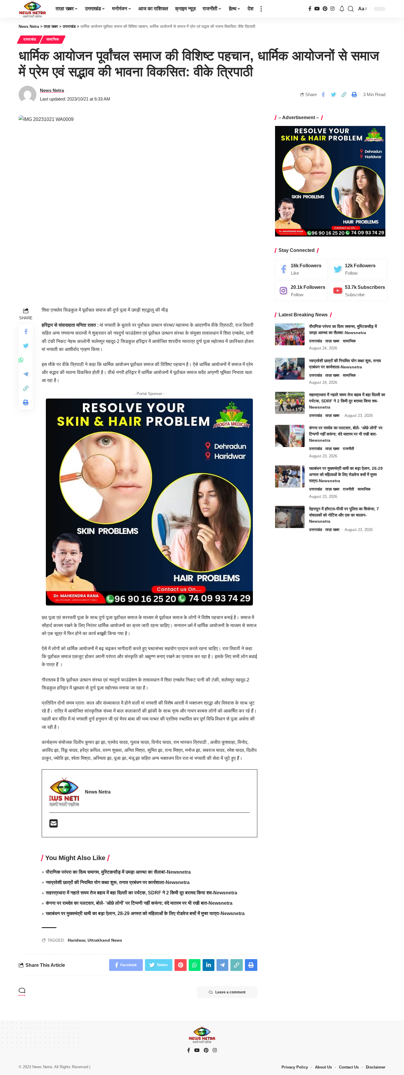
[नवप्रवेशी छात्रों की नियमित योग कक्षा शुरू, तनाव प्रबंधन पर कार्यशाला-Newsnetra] (290, 368)
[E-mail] (53, 825)
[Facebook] (310, 9)
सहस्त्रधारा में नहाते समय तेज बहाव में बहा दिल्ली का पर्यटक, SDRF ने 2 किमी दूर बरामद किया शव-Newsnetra (141, 892)
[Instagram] (332, 9)
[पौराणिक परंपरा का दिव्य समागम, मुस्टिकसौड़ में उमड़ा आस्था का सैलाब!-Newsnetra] (290, 334)
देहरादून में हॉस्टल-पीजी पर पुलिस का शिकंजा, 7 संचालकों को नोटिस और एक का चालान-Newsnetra (344, 515)
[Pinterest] (325, 9)
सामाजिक (52, 39)
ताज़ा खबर (332, 341)
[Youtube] (358, 291)
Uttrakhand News (105, 940)
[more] (261, 9)
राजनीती (348, 448)
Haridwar (76, 940)
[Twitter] (358, 269)
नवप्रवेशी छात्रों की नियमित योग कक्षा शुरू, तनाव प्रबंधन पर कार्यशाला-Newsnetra (118, 882)
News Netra (52, 90)
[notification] (342, 9)
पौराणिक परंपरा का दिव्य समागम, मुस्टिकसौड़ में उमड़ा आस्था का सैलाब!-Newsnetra (118, 872)
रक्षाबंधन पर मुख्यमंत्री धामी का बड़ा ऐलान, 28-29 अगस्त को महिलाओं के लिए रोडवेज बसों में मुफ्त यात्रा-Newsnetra (145, 913)
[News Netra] (32, 9)
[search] (351, 9)
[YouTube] (317, 9)
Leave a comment (230, 992)
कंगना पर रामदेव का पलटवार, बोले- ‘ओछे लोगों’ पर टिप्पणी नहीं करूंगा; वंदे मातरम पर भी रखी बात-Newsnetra (139, 903)
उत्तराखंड (29, 39)
